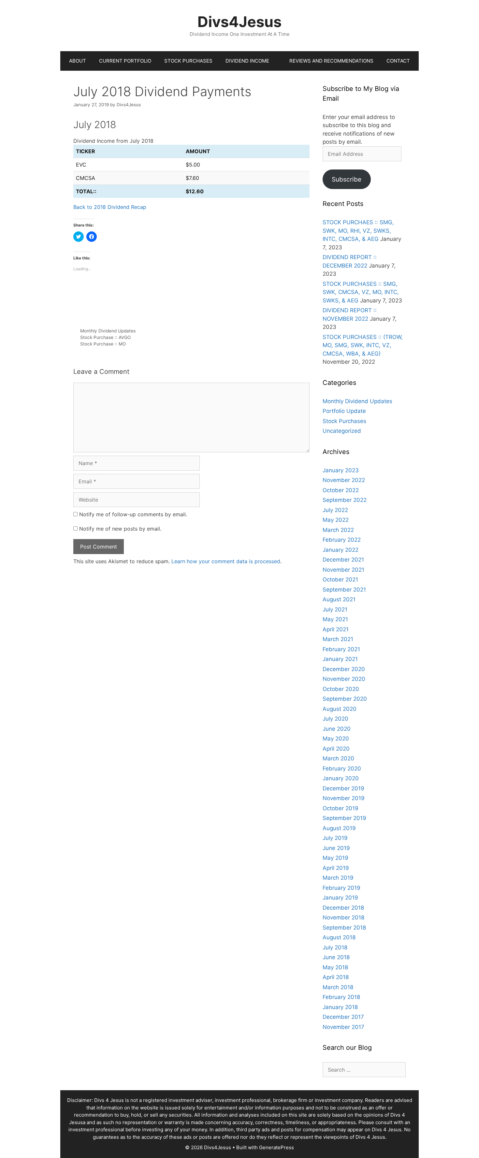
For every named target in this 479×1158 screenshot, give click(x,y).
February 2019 (341, 888)
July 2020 (335, 718)
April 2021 (336, 629)
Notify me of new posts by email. (120, 528)
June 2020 (337, 729)
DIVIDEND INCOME (247, 61)
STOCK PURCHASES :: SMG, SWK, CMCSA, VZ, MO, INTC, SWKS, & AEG (361, 292)
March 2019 (338, 877)
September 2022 (345, 500)
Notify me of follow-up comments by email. (133, 514)
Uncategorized (342, 431)
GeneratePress (276, 1147)
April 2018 (336, 977)
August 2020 (339, 709)
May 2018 (335, 967)
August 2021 (339, 599)
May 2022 (336, 520)
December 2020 (344, 669)
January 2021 (340, 659)
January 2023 (341, 470)
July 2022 (335, 510)
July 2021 (335, 609)
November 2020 (344, 679)
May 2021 (335, 619)
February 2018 (341, 997)
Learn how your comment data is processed (225, 561)
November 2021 (343, 569)
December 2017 (343, 1017)
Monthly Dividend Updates (108, 330)
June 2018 (336, 957)
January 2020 (341, 778)
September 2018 (344, 927)
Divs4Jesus (239, 22)
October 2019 (340, 808)
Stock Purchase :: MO (103, 343)
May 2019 (335, 858)
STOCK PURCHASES (188, 61)
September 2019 (344, 818)
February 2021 (341, 649)
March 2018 (338, 987)
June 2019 (336, 848)
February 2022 (342, 539)
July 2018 (335, 947)
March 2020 (338, 758)
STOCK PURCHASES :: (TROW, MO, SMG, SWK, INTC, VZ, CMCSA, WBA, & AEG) (363, 345)
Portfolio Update (344, 411)
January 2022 (340, 550)
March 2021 (338, 639)
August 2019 (339, 828)
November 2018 (343, 917)
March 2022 (338, 530)
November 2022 (344, 480)
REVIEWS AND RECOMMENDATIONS (331, 61)
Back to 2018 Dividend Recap (109, 207)
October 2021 (340, 579)
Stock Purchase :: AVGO (105, 337)
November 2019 (344, 798)
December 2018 (343, 907)
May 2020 (336, 738)
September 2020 (345, 699)
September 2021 (344, 589)
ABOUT (77, 61)
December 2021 (343, 559)
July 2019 (335, 838)
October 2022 (341, 490)
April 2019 (336, 868)
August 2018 (339, 937)
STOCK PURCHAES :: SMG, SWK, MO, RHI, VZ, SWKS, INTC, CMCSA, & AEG (358, 230)
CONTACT (398, 61)
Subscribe (346, 179)
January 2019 (340, 897)
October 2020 (341, 689)
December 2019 (343, 788)
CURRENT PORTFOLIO (125, 61)
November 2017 (343, 1027)
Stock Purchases (344, 421)
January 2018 (340, 1007)
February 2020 (342, 768)
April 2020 (336, 748)
